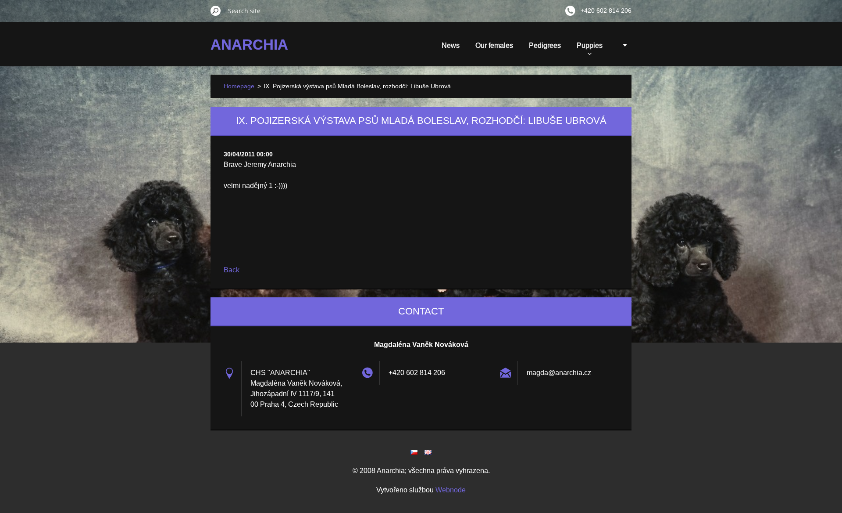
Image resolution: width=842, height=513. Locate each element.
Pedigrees (545, 45)
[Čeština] (413, 451)
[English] (428, 451)
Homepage (239, 86)
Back (231, 270)
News (451, 45)
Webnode (450, 490)
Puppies (590, 45)
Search (215, 10)
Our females (494, 45)
